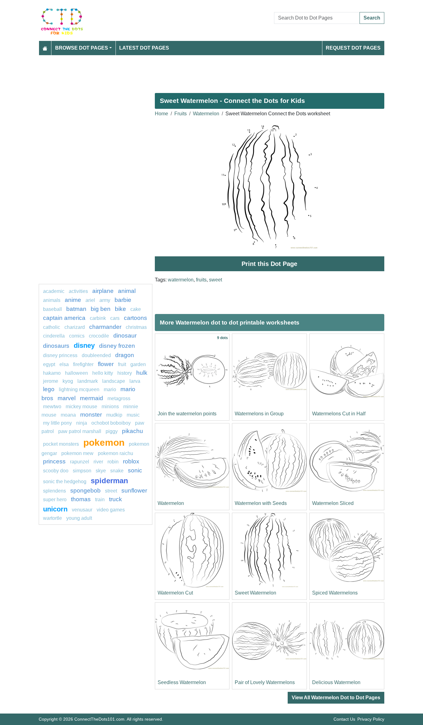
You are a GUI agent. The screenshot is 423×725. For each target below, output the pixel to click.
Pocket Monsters (61, 444)
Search (372, 17)
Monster (91, 414)
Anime (73, 300)
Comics (77, 335)
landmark (87, 381)
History (124, 373)
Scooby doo (55, 470)
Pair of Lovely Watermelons (265, 682)
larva (134, 381)
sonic (135, 470)
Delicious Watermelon (336, 682)
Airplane (103, 291)
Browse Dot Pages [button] (81, 48)
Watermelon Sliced (333, 503)
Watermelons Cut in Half (338, 413)
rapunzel (79, 461)
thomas (81, 499)
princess (54, 461)
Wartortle (52, 518)
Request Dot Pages (353, 48)
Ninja (81, 423)
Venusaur (82, 509)
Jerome (50, 381)
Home (161, 113)
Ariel (90, 300)
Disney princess (60, 355)
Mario (110, 389)
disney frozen (117, 346)
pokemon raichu (115, 453)
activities (78, 291)
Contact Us (344, 719)
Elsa (64, 364)
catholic (51, 327)
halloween (76, 373)
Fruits (180, 113)
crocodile (99, 335)
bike (120, 309)
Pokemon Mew (77, 453)
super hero (55, 499)
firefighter (83, 364)
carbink (98, 318)
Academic (53, 291)
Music (133, 415)
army (104, 300)
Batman (76, 309)
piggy (112, 431)
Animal (127, 291)
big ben (101, 309)
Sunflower (134, 490)
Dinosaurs (56, 346)
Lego (49, 389)
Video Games (111, 509)
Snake (117, 470)
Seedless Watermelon (182, 682)
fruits (201, 279)
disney (84, 345)
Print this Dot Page (269, 263)
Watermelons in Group (259, 413)
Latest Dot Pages (144, 48)
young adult (79, 518)
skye (101, 470)
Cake (135, 309)
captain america (64, 318)
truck (115, 499)
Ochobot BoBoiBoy (111, 423)
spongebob (85, 490)
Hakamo (52, 373)
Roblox (131, 461)
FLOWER (106, 364)
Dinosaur (125, 335)
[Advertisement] (211, 72)
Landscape (113, 381)
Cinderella (54, 335)
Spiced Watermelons (335, 592)
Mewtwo (52, 406)
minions (110, 406)
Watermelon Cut (175, 592)
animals (51, 300)
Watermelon (206, 113)
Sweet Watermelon (255, 592)
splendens (54, 490)
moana (68, 415)
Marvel (67, 398)
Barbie (123, 300)
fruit (122, 364)
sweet (215, 279)
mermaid (91, 398)
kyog (68, 381)
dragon (124, 355)
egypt (49, 364)
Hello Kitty (102, 373)
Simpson (82, 470)
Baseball (52, 309)
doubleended (96, 355)
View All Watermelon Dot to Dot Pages (336, 697)
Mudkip (114, 415)
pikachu (132, 431)
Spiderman (109, 480)
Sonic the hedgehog (64, 481)
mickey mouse (81, 406)
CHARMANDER (105, 327)
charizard (74, 327)
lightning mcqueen (79, 389)
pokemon (103, 442)
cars (115, 318)
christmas (136, 327)
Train (100, 499)
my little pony (57, 423)
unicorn (55, 509)
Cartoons (135, 318)
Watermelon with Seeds (261, 503)
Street (111, 490)
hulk (141, 372)
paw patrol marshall (79, 431)
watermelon (181, 279)
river (98, 461)
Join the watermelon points (187, 413)
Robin (113, 461)
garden (138, 364)
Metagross (118, 398)
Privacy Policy (370, 719)
